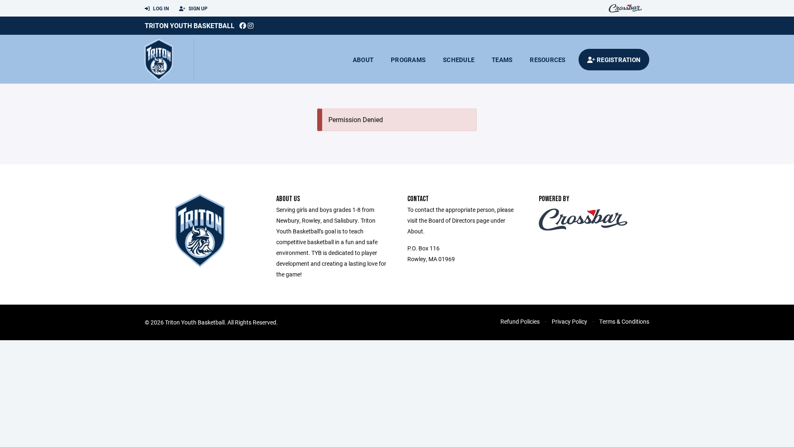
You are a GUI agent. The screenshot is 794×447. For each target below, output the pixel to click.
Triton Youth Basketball (189, 25)
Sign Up (197, 8)
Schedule (458, 59)
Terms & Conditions (624, 321)
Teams (502, 59)
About (363, 59)
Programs (408, 59)
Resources (547, 59)
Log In (160, 8)
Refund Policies (520, 321)
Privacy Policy (569, 321)
